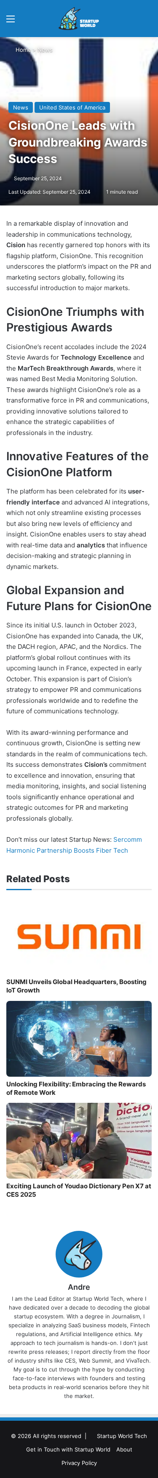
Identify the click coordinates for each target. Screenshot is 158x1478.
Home (22, 49)
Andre (79, 1287)
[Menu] (10, 21)
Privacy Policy (79, 1462)
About (124, 1449)
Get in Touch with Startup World (68, 1449)
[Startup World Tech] (79, 18)
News (45, 49)
